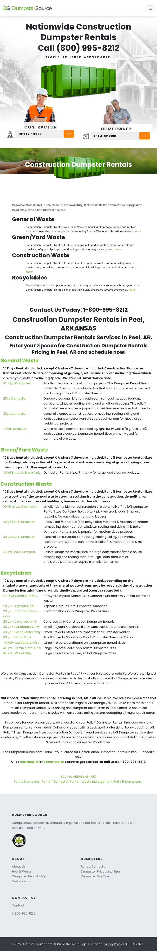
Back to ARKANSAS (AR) (78, 776)
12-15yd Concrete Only (20, 596)
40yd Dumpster (15, 429)
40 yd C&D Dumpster (19, 552)
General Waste (19, 360)
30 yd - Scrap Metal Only (22, 632)
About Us (18, 866)
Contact (18, 905)
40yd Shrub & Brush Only (21, 472)
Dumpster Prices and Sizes (101, 871)
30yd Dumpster (15, 413)
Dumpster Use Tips (95, 876)
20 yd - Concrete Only (20, 621)
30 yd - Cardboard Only (21, 627)
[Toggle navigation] (150, 8)
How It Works (22, 871)
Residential (29, 762)
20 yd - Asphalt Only (18, 606)
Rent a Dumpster (26, 781)
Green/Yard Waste (24, 449)
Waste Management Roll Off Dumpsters (112, 781)
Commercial (53, 762)
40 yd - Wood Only (17, 653)
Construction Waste (26, 483)
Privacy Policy (113, 944)
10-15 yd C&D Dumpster (21, 506)
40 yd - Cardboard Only (21, 642)
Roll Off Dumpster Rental (60, 781)
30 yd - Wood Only (17, 637)
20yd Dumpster (15, 398)
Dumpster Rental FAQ (28, 876)
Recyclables (16, 572)
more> (137, 231)
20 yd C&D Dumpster (19, 522)
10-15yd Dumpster (16, 383)
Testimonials (21, 881)
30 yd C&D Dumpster (19, 537)
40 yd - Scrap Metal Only (22, 648)
